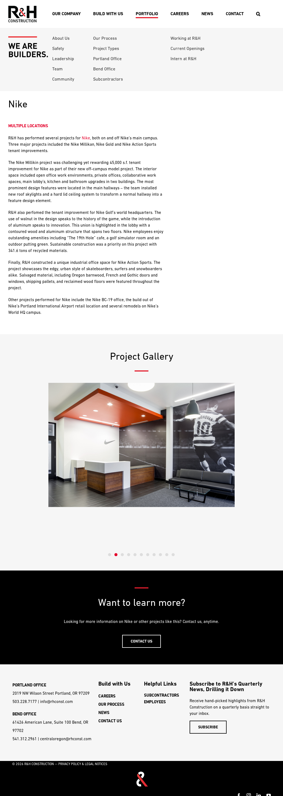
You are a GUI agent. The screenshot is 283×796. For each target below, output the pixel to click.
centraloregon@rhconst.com (65, 738)
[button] (258, 14)
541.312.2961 (24, 738)
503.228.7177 (24, 701)
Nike (86, 138)
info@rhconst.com (56, 701)
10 (166, 554)
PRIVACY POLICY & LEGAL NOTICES (82, 764)
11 (173, 554)
